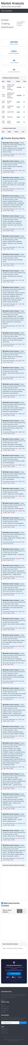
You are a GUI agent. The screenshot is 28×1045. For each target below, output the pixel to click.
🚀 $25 (19, 977)
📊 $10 (13, 977)
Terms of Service (5, 1030)
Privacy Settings (4, 1033)
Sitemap (3, 1012)
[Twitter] (1, 1000)
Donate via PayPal (15, 973)
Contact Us (3, 1031)
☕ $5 (8, 977)
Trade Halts (4, 1010)
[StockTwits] (3, 1000)
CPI (24, 911)
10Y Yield (19, 911)
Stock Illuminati (6, 11)
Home (2, 1005)
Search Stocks (5, 1006)
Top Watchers (5, 1008)
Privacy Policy (4, 1028)
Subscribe (23, 1022)
